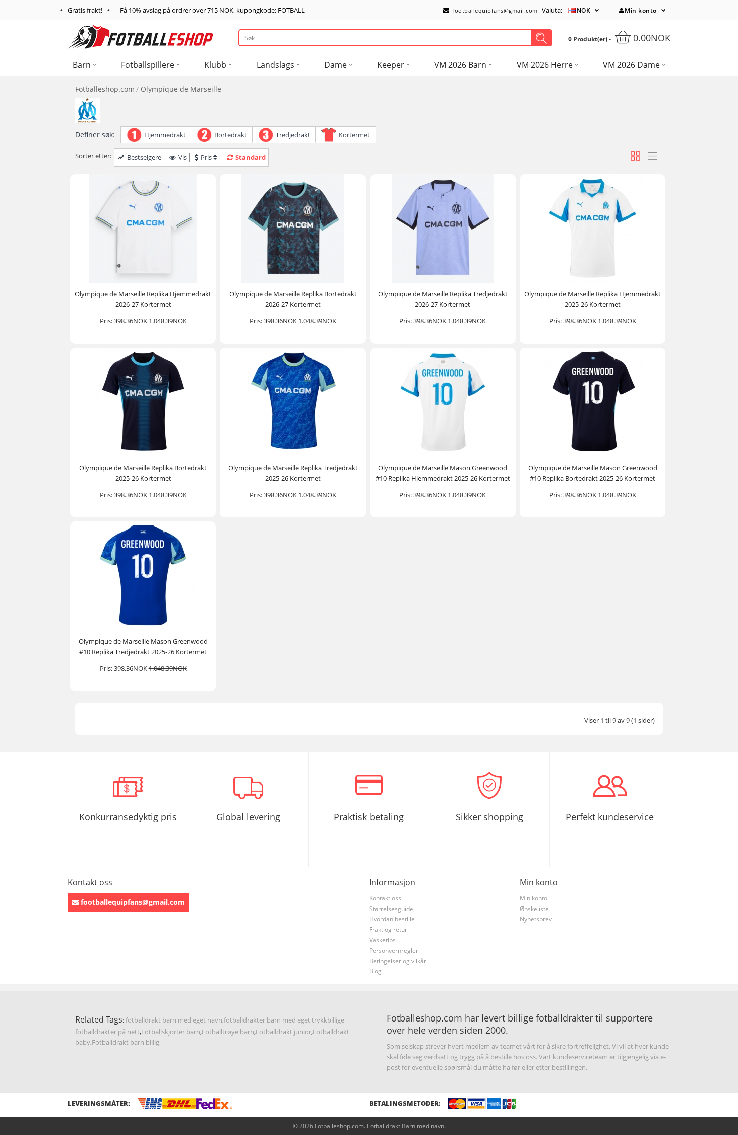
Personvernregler (393, 950)
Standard (250, 157)
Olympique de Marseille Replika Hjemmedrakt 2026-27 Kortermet (143, 299)
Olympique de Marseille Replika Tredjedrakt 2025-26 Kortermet (293, 473)
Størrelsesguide (391, 908)
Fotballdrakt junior (283, 1031)
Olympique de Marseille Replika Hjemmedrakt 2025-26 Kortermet (592, 299)
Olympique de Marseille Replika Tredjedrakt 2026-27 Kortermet (443, 299)
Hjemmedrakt (165, 134)
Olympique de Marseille (181, 89)
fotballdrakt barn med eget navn (174, 1020)
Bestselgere (144, 157)
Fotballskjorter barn (170, 1031)
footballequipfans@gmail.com (494, 10)
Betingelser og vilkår (397, 961)
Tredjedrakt (293, 134)
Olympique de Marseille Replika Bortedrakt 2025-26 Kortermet (143, 473)
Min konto (641, 10)
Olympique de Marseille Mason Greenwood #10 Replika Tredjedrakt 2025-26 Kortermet (143, 646)
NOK (584, 10)
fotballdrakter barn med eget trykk (275, 1020)
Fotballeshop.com (105, 89)
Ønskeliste (534, 908)
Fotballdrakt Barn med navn (405, 1126)
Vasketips (382, 940)
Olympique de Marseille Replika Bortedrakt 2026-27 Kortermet (293, 299)
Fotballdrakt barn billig (125, 1042)
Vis (182, 157)
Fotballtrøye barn (228, 1031)
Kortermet (354, 134)
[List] (652, 156)
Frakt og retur (388, 929)
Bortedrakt (230, 134)
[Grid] (635, 156)
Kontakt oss (385, 898)
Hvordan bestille (392, 919)
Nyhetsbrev (536, 919)
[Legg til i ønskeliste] (204, 274)
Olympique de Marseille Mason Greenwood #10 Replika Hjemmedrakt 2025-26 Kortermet (443, 473)
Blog (375, 971)
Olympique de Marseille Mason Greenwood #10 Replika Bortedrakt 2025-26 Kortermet (592, 473)
